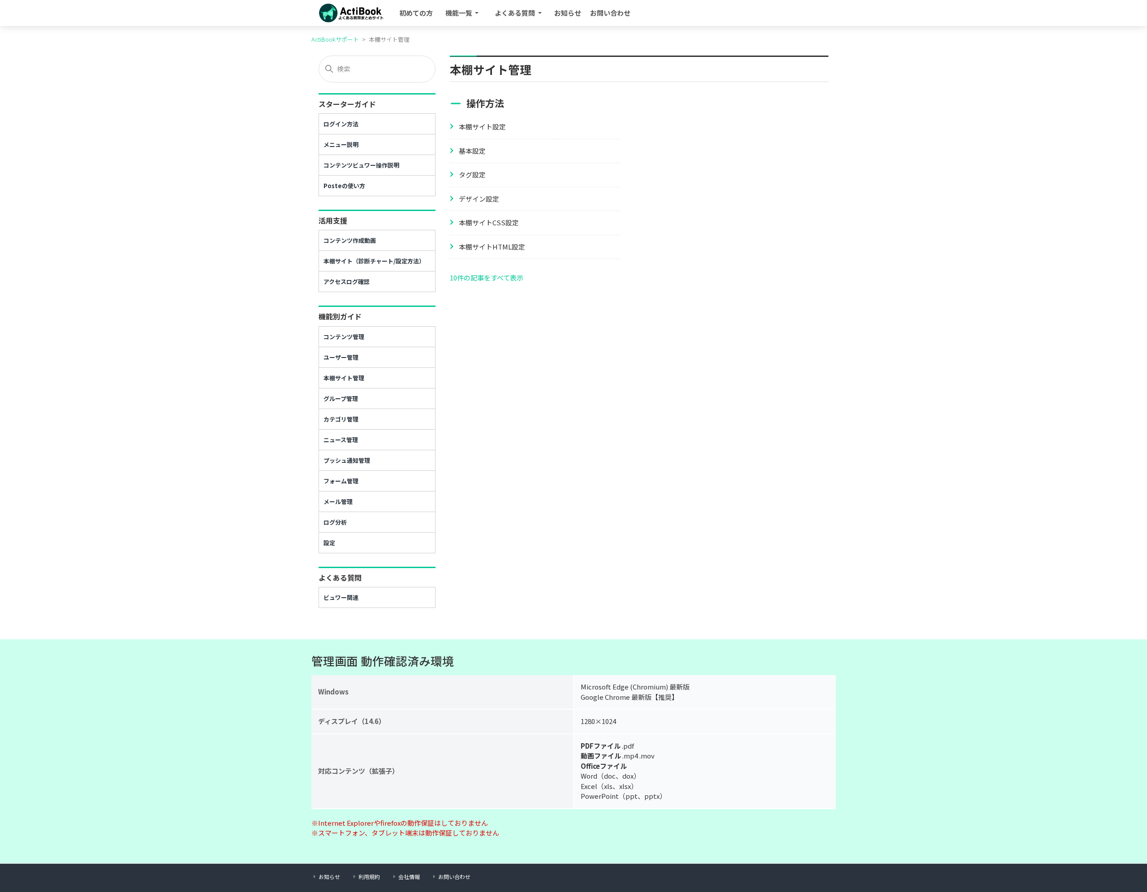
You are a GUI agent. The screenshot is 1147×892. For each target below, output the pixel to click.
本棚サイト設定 (482, 126)
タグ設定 (472, 174)
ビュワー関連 (340, 597)
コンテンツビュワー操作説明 (361, 165)
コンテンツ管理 (343, 336)
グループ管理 (340, 398)
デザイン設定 (479, 198)
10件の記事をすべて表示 (486, 277)
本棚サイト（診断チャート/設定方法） (374, 261)
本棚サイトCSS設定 (489, 222)
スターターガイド (347, 104)
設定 (329, 543)
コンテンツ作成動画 (349, 240)
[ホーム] (352, 13)
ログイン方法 (340, 124)
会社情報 (409, 876)
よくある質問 (340, 577)
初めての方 (416, 12)
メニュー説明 (340, 144)
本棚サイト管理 (343, 378)
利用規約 (369, 876)
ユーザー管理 (340, 357)
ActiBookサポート (335, 39)
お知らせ (567, 12)
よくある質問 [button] (515, 12)
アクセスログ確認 (346, 281)
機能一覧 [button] (459, 12)
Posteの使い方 (344, 185)
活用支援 (333, 220)
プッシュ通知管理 (346, 460)
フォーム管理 (340, 481)
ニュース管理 (340, 439)
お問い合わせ (610, 12)
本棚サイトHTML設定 (492, 246)
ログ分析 (335, 522)
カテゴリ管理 (340, 419)
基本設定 (472, 150)
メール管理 (338, 501)
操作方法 (485, 103)
